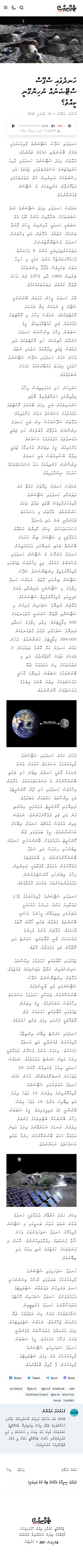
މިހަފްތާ (21, 1470)
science (16, 1389)
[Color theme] (12, 8)
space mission (52, 1389)
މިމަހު (8, 1470)
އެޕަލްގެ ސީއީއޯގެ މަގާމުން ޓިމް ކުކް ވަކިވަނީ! (52, 1483)
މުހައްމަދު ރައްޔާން (67, 114)
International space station (49, 1395)
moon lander (64, 1401)
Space (31, 1389)
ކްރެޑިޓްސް (29, 1542)
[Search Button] (21, 7)
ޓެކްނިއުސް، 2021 (48, 1542)
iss (71, 1389)
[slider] (29, 126)
